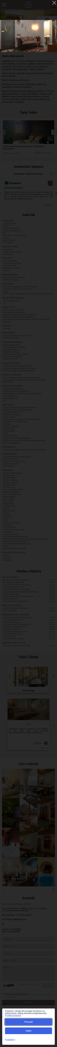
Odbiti (28, 1030)
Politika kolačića (13, 1015)
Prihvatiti (28, 1021)
